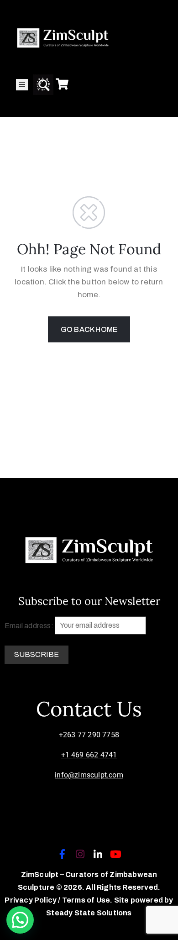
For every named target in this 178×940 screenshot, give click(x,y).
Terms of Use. (87, 900)
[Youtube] (116, 854)
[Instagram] (80, 854)
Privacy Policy (31, 900)
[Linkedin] (98, 854)
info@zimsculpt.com (89, 775)
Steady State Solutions (88, 913)
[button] (20, 920)
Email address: (30, 625)
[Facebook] (62, 854)
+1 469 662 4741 (89, 755)
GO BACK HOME (89, 329)
